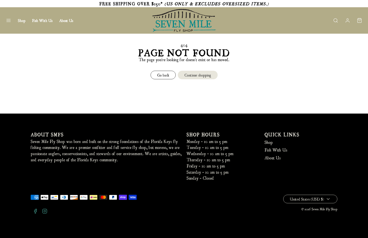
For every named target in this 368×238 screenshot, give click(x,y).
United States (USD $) (307, 199)
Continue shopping (197, 75)
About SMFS (47, 134)
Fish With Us (42, 20)
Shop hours (203, 134)
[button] (8, 20)
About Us (66, 20)
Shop (21, 20)
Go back (163, 75)
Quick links (281, 134)
